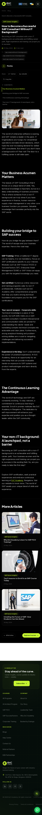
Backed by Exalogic (27, 721)
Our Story (23, 704)
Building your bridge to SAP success (15, 93)
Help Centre (7, 738)
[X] (20, 786)
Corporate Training (9, 721)
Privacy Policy (13, 804)
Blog (9, 11)
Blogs (5, 732)
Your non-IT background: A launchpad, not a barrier (18, 103)
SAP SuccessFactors (10, 716)
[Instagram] (10, 786)
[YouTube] (15, 786)
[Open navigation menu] (38, 4)
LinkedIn (24, 74)
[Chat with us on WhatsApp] (37, 810)
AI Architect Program (10, 704)
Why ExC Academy (27, 716)
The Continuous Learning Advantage (15, 98)
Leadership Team (26, 710)
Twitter (13, 74)
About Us (23, 698)
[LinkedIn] (5, 786)
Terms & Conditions (26, 804)
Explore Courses (30, 635)
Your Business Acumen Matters (13, 89)
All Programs (7, 698)
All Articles (9, 635)
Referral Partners (9, 749)
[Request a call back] (37, 794)
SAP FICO (6, 710)
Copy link (8, 79)
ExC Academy (17, 480)
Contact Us (7, 743)
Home (4, 11)
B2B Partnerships (9, 755)
